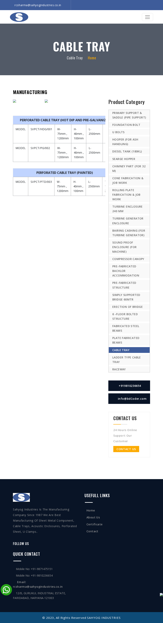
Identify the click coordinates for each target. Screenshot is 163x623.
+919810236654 (129, 386)
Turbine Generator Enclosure (128, 221)
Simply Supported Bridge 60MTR (126, 297)
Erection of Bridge (127, 307)
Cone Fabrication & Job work (127, 180)
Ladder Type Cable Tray (126, 359)
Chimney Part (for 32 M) (129, 168)
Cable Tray (120, 350)
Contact (92, 531)
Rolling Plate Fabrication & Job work (126, 194)
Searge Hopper (123, 159)
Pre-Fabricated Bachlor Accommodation (125, 270)
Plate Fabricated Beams (125, 340)
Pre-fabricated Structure (124, 285)
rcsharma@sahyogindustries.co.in (38, 5)
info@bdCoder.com (132, 399)
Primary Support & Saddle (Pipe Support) (129, 115)
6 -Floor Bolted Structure (125, 316)
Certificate (94, 524)
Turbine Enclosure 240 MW (127, 209)
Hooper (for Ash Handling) (125, 142)
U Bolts (118, 132)
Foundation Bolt (126, 125)
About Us (93, 517)
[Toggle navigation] (147, 17)
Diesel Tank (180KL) (127, 151)
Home (92, 57)
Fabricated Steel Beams (125, 328)
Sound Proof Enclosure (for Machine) (124, 247)
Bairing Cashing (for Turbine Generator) (128, 233)
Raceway (119, 369)
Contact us (126, 449)
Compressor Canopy (128, 259)
